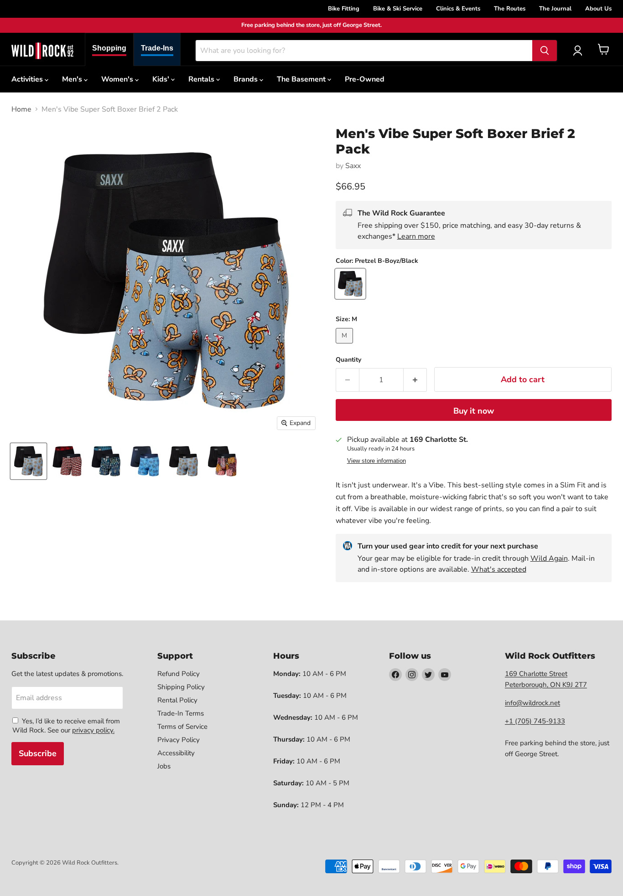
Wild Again (549, 558)
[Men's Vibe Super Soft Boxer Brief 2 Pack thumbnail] (28, 461)
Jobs (164, 766)
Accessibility (176, 753)
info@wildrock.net (532, 702)
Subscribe (38, 753)
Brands (247, 79)
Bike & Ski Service (397, 9)
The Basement (302, 79)
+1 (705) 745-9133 (535, 721)
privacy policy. (93, 730)
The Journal (555, 9)
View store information (376, 461)
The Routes (509, 9)
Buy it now (473, 410)
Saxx (353, 166)
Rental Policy (177, 700)
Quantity (348, 360)
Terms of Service (182, 726)
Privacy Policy (178, 739)
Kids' (161, 79)
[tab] (109, 49)
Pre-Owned (364, 79)
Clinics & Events (458, 9)
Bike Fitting (343, 9)
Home (21, 109)
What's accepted (498, 569)
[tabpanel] (42, 50)
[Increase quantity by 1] (415, 380)
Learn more (416, 236)
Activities (28, 79)
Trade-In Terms (180, 713)
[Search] (544, 50)
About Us (598, 9)
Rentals (202, 79)
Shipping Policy (181, 686)
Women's (118, 79)
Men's (73, 79)
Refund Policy (178, 673)
